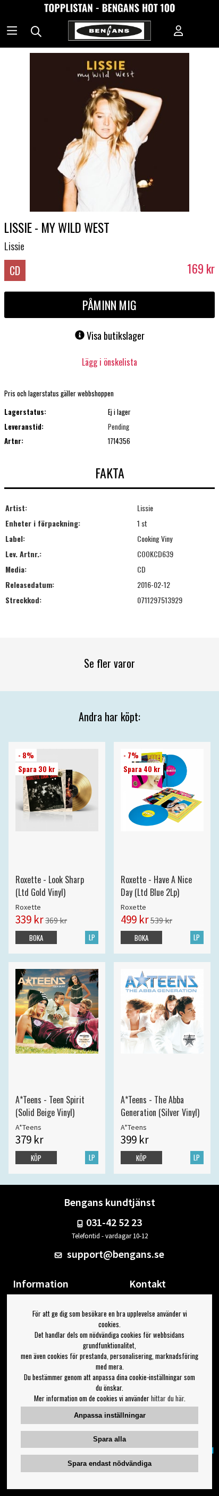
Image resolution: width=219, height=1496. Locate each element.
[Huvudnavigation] (12, 32)
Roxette (28, 907)
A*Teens (28, 1127)
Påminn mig (109, 304)
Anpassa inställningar (110, 1415)
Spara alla (109, 1439)
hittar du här (167, 1398)
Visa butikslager (115, 335)
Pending (118, 426)
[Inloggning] (178, 31)
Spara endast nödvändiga (109, 1463)
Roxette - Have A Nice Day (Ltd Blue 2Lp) (156, 886)
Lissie (14, 246)
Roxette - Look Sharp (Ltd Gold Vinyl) (49, 886)
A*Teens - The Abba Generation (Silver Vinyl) (160, 1106)
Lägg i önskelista (109, 362)
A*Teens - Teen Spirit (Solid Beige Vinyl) (50, 1106)
